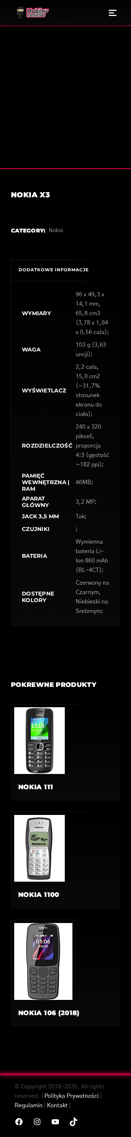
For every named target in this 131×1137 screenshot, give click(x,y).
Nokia (56, 230)
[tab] (65, 270)
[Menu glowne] (112, 12)
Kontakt (57, 1105)
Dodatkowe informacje (54, 269)
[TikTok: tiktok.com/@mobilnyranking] (73, 1121)
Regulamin (29, 1105)
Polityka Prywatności (71, 1096)
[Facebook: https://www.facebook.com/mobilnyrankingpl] (19, 1121)
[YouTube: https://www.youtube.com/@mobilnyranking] (55, 1121)
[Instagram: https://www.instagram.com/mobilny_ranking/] (37, 1121)
